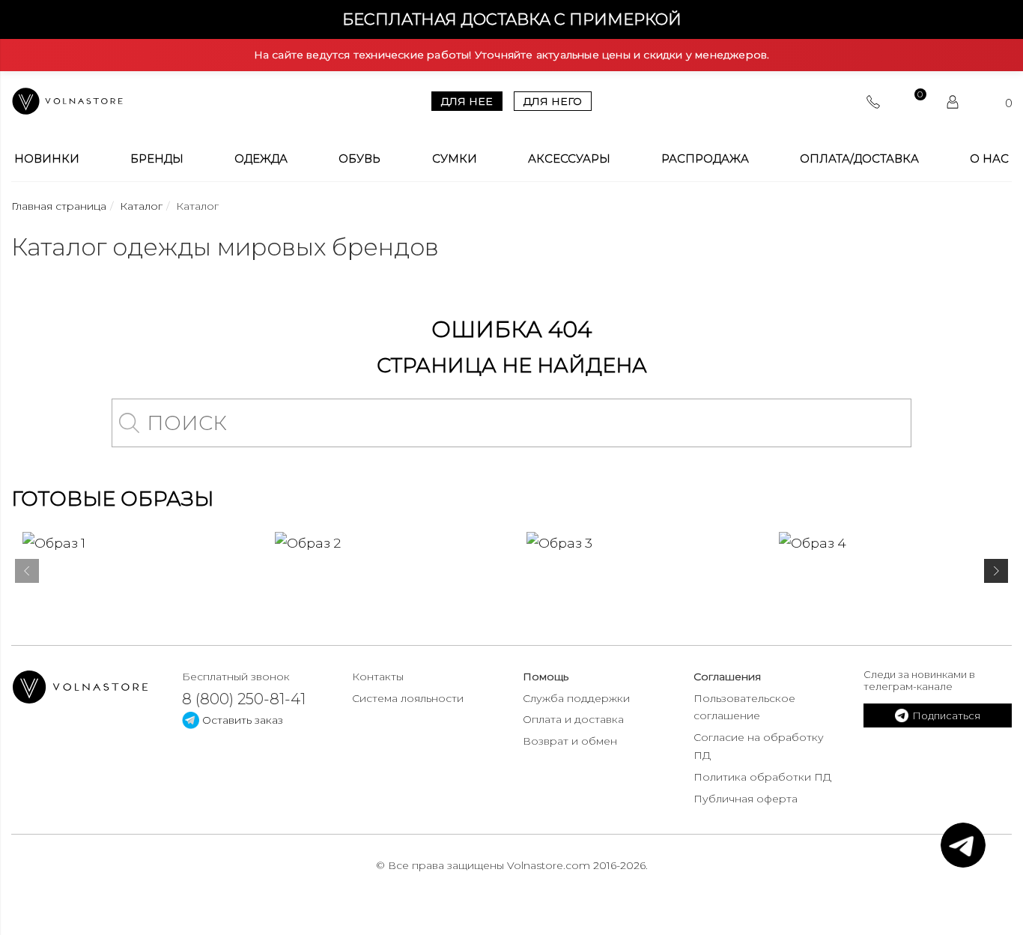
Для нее (467, 101)
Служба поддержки (576, 698)
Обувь (359, 159)
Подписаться (946, 715)
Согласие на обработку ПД (758, 746)
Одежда (261, 159)
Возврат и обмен (570, 741)
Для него (552, 101)
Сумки (454, 159)
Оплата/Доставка (859, 159)
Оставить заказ (241, 720)
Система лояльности (408, 698)
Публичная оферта (745, 798)
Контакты (378, 676)
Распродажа (705, 159)
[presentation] (27, 574)
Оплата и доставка (573, 719)
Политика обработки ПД (762, 777)
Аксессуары (569, 159)
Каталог (141, 206)
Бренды (156, 159)
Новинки (46, 159)
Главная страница (58, 206)
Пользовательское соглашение (744, 707)
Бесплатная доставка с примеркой (512, 19)
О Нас (989, 159)
